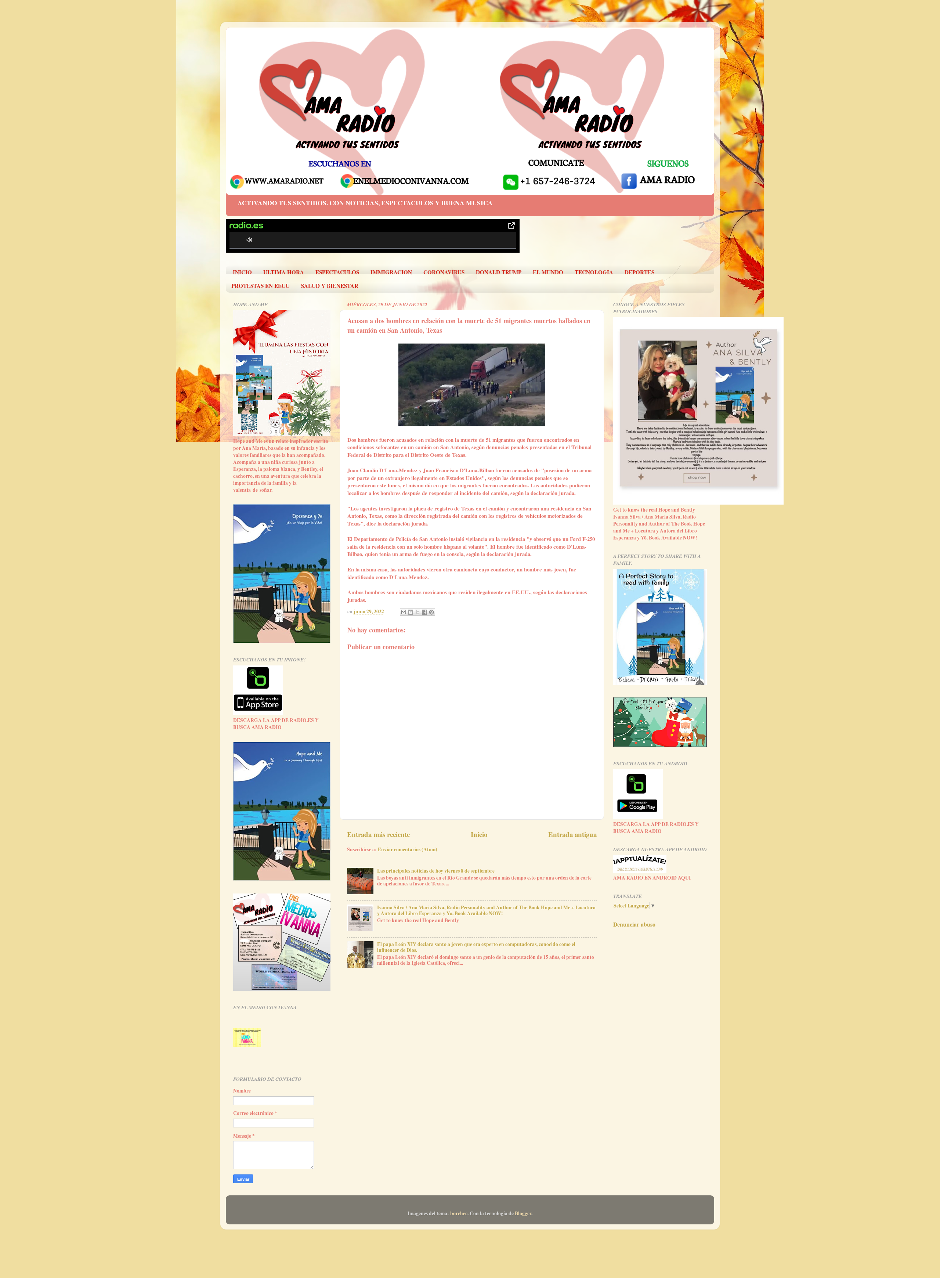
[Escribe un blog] (410, 612)
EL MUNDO (548, 272)
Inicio (479, 834)
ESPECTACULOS (337, 272)
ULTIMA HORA (283, 272)
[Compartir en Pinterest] (431, 612)
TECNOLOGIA (594, 272)
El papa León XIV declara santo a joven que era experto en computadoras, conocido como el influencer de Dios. (476, 947)
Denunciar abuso (634, 924)
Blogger (523, 1213)
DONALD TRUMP (498, 272)
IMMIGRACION (391, 272)
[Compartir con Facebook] (424, 612)
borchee (458, 1213)
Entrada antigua (572, 834)
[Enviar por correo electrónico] (403, 612)
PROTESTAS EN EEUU (260, 286)
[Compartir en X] (417, 612)
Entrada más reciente (378, 834)
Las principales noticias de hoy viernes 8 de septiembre (436, 870)
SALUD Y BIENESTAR (329, 286)
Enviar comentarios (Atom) (407, 849)
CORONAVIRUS (443, 272)
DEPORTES (639, 272)
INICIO (242, 272)
